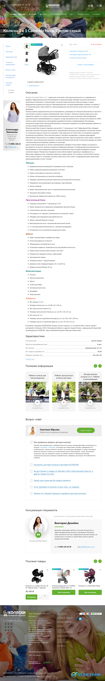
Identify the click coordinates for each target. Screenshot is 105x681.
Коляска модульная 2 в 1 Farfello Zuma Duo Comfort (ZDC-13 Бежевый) (63, 587)
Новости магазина (65, 636)
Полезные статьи (37, 408)
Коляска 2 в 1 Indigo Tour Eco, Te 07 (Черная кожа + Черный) (37, 587)
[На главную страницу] (52, 5)
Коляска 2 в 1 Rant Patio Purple (89, 586)
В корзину (31, 597)
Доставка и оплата (65, 618)
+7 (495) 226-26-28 (15, 144)
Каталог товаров (64, 622)
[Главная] (4, 25)
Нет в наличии (64, 592)
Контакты (61, 646)
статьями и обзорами (47, 447)
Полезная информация (62, 641)
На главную (62, 614)
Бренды (60, 626)
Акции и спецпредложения (65, 631)
